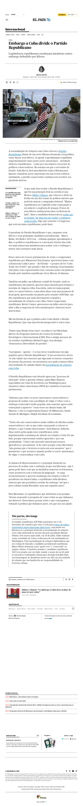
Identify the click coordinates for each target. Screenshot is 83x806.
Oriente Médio (31, 34)
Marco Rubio (31, 609)
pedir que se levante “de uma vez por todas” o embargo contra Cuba (48, 217)
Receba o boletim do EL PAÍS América (23, 579)
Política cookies (45, 786)
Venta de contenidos (28, 786)
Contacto (20, 786)
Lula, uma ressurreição (18, 701)
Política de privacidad (55, 786)
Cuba (10, 40)
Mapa (63, 786)
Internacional (15, 29)
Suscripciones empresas (40, 789)
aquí (50, 618)
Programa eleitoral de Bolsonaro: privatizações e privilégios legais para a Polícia (38, 711)
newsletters (11, 735)
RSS (48, 789)
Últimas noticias (11, 693)
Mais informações (14, 618)
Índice (51, 789)
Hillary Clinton (40, 195)
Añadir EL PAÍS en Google (69, 82)
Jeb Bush (40, 609)
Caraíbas (62, 609)
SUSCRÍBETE (62, 14)
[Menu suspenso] (7, 19)
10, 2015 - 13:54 (35, 77)
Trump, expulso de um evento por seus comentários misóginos (12, 205)
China (38, 34)
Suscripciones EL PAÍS (27, 789)
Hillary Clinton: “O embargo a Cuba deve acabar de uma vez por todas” (12, 216)
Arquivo (47, 735)
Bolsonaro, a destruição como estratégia (24, 697)
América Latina (10, 34)
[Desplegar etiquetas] (73, 608)
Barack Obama (21, 609)
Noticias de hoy (57, 789)
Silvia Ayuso (41, 75)
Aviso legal (37, 786)
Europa (23, 34)
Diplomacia (12, 609)
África (18, 34)
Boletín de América (13, 740)
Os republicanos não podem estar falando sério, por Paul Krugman (13, 195)
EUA (42, 34)
